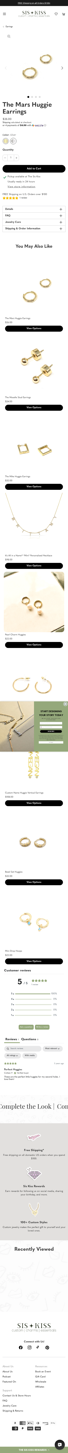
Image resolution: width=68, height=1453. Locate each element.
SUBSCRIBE (51, 731)
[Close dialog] (65, 704)
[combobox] (42, 727)
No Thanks (51, 742)
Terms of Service (52, 739)
